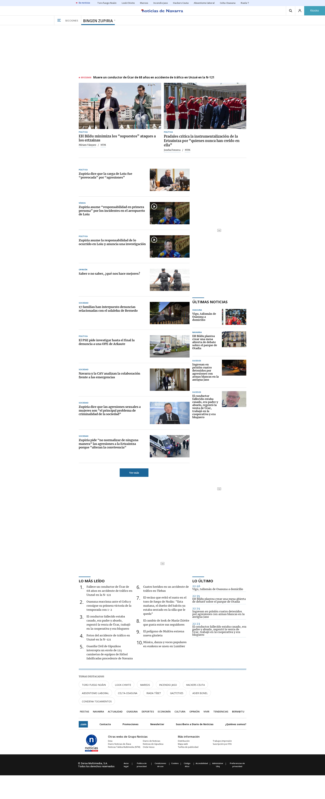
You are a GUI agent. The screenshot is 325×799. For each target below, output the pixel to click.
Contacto (105, 724)
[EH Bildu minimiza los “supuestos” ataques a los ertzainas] (120, 106)
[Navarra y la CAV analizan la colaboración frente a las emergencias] (170, 379)
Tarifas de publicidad (188, 747)
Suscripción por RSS (222, 744)
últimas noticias (210, 301)
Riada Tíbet (153, 693)
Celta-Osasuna (127, 693)
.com (83, 724)
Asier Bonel (200, 693)
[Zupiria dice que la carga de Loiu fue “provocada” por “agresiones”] (170, 180)
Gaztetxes (176, 693)
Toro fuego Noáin (94, 684)
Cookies (175, 763)
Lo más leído (92, 580)
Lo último (202, 580)
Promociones (130, 724)
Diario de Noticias (151, 741)
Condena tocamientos (97, 701)
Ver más (134, 472)
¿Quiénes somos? (235, 724)
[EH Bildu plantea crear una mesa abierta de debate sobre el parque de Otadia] (234, 342)
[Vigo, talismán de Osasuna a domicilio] (234, 317)
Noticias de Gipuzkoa (153, 744)
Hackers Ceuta (195, 684)
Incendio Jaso (168, 684)
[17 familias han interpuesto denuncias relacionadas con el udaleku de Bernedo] (170, 313)
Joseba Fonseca (172, 150)
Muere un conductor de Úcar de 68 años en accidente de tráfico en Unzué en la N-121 (153, 77)
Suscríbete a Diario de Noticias (194, 724)
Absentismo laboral (95, 693)
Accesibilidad (202, 763)
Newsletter (157, 724)
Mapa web (183, 744)
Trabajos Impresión (222, 741)
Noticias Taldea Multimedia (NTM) (124, 747)
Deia (110, 741)
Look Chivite (123, 684)
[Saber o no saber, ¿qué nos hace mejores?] (170, 280)
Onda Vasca (148, 747)
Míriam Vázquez (87, 145)
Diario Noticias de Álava (119, 744)
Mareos (145, 684)
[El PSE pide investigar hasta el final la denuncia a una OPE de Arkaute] (170, 346)
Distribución (184, 741)
